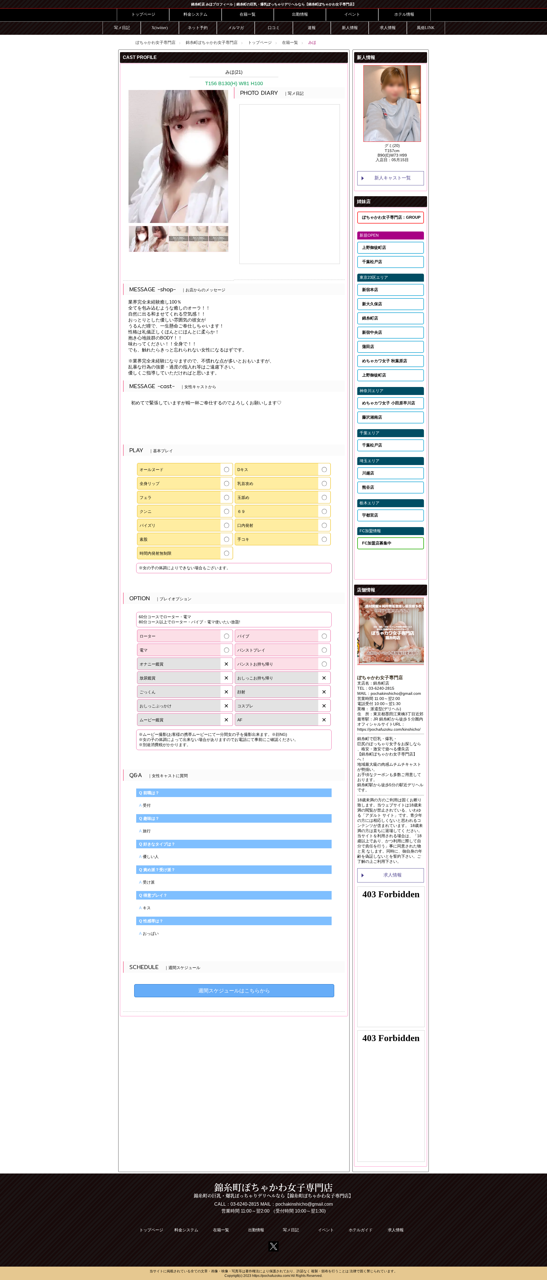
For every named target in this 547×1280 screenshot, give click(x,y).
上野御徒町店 (374, 247)
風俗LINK (425, 28)
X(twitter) (160, 28)
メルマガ (236, 28)
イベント (352, 14)
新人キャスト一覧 (392, 177)
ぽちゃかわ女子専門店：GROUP (391, 217)
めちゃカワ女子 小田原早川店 (388, 403)
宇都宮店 (370, 515)
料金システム (195, 14)
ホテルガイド (361, 1230)
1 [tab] (373, 167)
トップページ (143, 14)
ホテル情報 (404, 14)
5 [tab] (408, 167)
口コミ (274, 28)
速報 (312, 28)
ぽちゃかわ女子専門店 (155, 42)
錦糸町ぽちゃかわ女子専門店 (212, 42)
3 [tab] (390, 167)
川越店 (368, 473)
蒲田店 (368, 346)
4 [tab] (399, 167)
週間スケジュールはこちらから (234, 991)
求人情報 (388, 28)
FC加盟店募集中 (376, 543)
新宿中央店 (372, 332)
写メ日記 (122, 28)
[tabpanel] (390, 114)
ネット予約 (198, 28)
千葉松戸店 (372, 261)
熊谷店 (368, 487)
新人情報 (350, 28)
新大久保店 (372, 304)
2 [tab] (382, 167)
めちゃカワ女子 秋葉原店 (384, 361)
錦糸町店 (370, 318)
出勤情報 (300, 14)
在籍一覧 (248, 14)
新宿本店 (370, 289)
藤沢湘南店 (372, 417)
